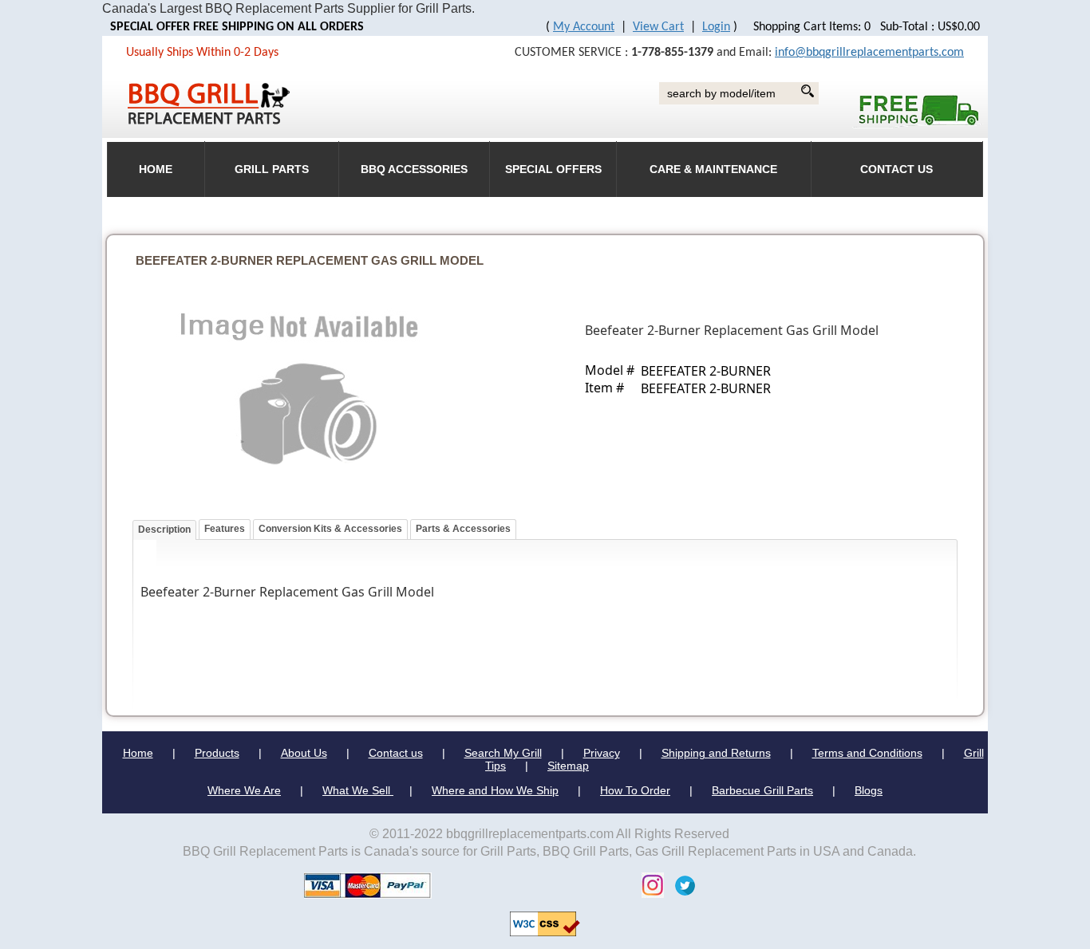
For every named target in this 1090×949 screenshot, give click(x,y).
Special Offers (553, 169)
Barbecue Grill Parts (762, 790)
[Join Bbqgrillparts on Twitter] (681, 884)
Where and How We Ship (495, 790)
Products (217, 752)
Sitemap (568, 765)
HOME (155, 169)
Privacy (601, 752)
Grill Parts (272, 169)
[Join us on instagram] (649, 884)
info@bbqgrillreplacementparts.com (869, 52)
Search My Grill (503, 752)
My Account (583, 27)
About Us (304, 752)
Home (138, 752)
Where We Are (244, 790)
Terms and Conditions (867, 752)
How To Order (635, 790)
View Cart (658, 27)
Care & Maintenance (713, 169)
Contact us (396, 752)
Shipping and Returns (716, 752)
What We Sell (357, 790)
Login (716, 27)
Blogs (869, 790)
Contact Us (896, 169)
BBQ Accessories (414, 169)
